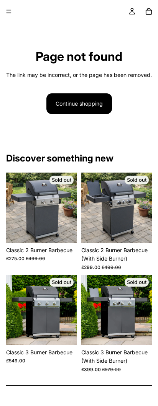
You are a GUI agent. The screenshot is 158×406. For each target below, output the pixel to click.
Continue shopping (79, 103)
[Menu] (9, 11)
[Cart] (148, 11)
